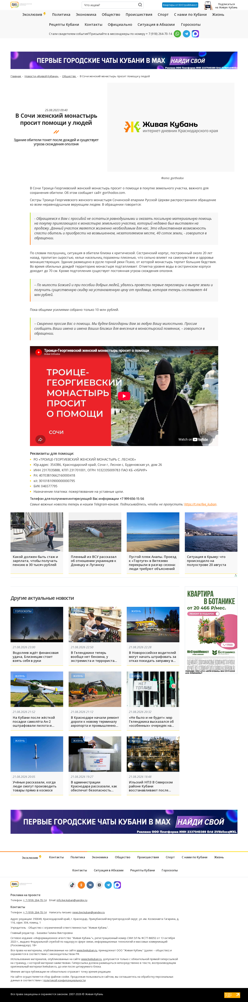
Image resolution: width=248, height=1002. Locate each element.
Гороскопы (191, 24)
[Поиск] (140, 5)
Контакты (93, 24)
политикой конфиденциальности (64, 980)
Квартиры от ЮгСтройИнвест (180, 5)
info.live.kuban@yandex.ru (72, 900)
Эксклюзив (32, 14)
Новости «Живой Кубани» (42, 76)
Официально (120, 24)
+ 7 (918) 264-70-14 (34, 900)
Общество (111, 14)
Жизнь (218, 14)
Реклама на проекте (25, 895)
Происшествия (139, 14)
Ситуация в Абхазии (156, 24)
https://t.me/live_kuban (200, 504)
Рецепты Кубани (64, 24)
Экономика (86, 14)
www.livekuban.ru (87, 950)
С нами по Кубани (190, 14)
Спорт (163, 14)
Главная (16, 76)
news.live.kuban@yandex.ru (88, 912)
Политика (61, 14)
